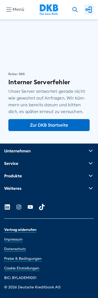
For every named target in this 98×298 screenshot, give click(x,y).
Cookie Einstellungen (21, 268)
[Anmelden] (89, 9)
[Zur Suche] (75, 9)
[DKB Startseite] (49, 9)
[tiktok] (42, 207)
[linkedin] (7, 207)
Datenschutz (15, 249)
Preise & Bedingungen (23, 258)
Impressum (13, 239)
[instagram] (19, 207)
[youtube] (30, 207)
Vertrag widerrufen (20, 229)
